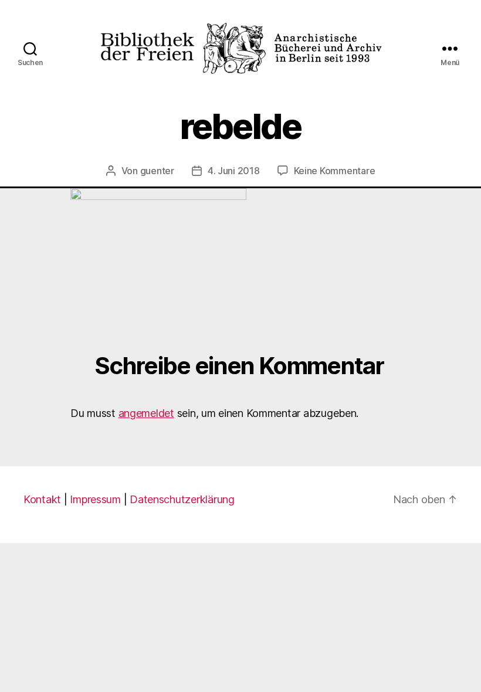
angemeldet (146, 413)
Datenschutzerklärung (182, 499)
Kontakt (42, 499)
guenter (157, 171)
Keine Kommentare (334, 171)
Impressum (95, 499)
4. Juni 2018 (234, 171)
